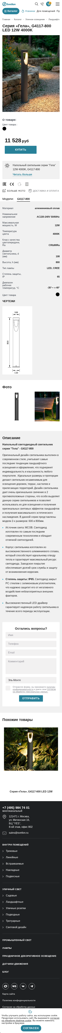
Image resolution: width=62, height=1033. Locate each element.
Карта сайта (8, 994)
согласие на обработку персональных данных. (34, 690)
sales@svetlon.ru (18, 832)
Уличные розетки (16, 908)
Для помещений (46, 11)
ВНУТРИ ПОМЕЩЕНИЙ (15, 844)
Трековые (11, 851)
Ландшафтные (14, 902)
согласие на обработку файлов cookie (30, 1019)
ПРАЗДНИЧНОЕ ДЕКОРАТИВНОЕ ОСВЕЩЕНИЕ (29, 956)
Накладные (12, 870)
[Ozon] (5, 986)
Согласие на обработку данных (18, 1007)
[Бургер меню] (58, 4)
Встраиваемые (15, 863)
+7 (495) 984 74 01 (16, 807)
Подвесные (13, 876)
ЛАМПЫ (7, 948)
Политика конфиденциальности (18, 1000)
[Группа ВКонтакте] (23, 986)
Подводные (13, 914)
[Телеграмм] (32, 986)
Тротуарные (13, 921)
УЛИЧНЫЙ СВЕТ (11, 889)
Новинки (30, 11)
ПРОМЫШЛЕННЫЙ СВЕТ (17, 940)
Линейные (12, 857)
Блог (5, 972)
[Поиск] (36, 4)
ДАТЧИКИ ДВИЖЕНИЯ (15, 964)
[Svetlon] (9, 4)
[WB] (14, 986)
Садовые (11, 895)
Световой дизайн (16, 927)
